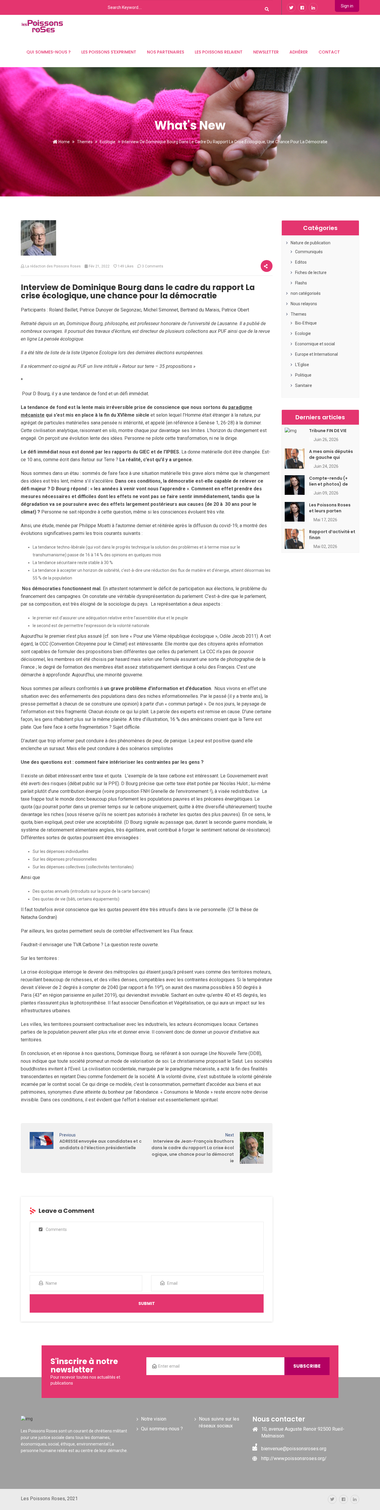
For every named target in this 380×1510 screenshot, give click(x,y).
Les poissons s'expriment (108, 52)
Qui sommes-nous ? (48, 52)
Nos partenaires (165, 52)
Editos (301, 262)
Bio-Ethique (306, 323)
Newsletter (266, 52)
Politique (303, 375)
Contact (329, 52)
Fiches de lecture (311, 272)
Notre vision (153, 1419)
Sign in (347, 6)
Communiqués (309, 251)
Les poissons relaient (219, 52)
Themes (85, 141)
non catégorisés (306, 293)
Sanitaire (303, 385)
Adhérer (298, 52)
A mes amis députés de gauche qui (331, 454)
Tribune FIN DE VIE (327, 431)
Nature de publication (310, 242)
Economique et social (315, 343)
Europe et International (316, 354)
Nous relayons (304, 303)
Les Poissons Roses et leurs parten (330, 508)
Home (64, 141)
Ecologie (107, 141)
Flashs (301, 283)
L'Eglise (302, 364)
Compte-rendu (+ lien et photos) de (328, 481)
